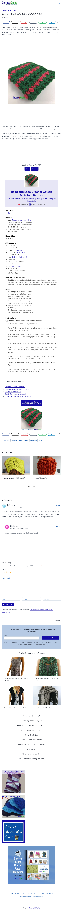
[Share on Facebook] (6, 22)
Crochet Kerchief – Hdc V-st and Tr (14, 478)
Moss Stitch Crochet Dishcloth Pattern (31, 744)
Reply (58, 505)
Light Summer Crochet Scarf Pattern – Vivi (46, 679)
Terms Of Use (20, 893)
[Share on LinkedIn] (52, 22)
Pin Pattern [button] (24, 204)
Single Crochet (16, 266)
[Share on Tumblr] (33, 22)
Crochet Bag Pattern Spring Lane (31, 721)
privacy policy (27, 645)
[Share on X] (15, 22)
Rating (4, 570)
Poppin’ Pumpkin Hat (41, 478)
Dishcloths (12, 10)
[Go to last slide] (4, 471)
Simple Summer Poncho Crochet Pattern (31, 725)
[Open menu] (59, 3)
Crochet (4, 10)
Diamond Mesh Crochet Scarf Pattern (16, 708)
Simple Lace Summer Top (31, 754)
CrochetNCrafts (34, 908)
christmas (33, 440)
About (11, 893)
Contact (41, 893)
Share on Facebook (38, 204)
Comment (7, 578)
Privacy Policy (31, 893)
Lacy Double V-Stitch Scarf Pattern (46, 708)
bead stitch (6, 440)
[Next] (58, 471)
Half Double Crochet (19, 257)
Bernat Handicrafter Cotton (21, 220)
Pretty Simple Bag (31, 735)
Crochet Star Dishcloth (13, 392)
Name (5, 599)
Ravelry (34, 169)
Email (25, 599)
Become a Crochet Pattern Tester (31, 897)
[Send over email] (42, 22)
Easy (9, 213)
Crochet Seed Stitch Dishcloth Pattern (18, 396)
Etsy (27, 169)
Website (47, 599)
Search (4, 618)
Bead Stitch (19, 250)
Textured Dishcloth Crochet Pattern (17, 389)
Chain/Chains (20, 252)
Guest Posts (50, 893)
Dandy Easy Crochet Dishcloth (15, 394)
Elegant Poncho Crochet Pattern (31, 730)
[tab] (28, 486)
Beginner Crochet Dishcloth (15, 387)
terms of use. (40, 645)
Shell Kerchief (31, 749)
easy (40, 440)
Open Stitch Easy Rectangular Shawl (31, 759)
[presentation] (16, 465)
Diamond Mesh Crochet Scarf (31, 740)
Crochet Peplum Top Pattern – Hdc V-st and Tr (16, 679)
